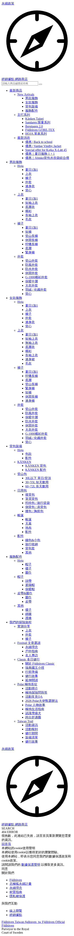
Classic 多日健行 (28, 659)
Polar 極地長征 (27, 684)
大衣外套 (31, 285)
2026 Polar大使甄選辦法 (41, 700)
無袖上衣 (31, 342)
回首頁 (6, 844)
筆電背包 (31, 498)
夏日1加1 (31, 169)
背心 (28, 190)
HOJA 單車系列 (36, 133)
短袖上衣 (31, 202)
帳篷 (20, 515)
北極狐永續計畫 (20, 883)
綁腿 (28, 614)
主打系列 (23, 114)
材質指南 (15, 892)
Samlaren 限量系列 (37, 122)
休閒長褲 (31, 240)
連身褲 (30, 400)
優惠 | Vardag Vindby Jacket (43, 146)
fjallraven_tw (33, 922)
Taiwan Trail (25, 721)
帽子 (28, 564)
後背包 (30, 494)
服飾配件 (31, 110)
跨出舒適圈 (33, 717)
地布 (28, 527)
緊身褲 (30, 252)
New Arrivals (25, 94)
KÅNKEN (24, 462)
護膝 (28, 618)
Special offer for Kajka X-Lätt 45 (46, 150)
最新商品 (15, 90)
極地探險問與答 (36, 692)
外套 (28, 182)
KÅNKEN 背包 (35, 465)
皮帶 (28, 601)
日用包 (22, 490)
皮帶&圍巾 (24, 593)
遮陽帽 (30, 585)
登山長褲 (31, 235)
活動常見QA (34, 696)
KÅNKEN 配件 (35, 469)
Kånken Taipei (34, 118)
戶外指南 (31, 651)
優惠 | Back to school (38, 142)
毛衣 (28, 219)
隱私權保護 (17, 896)
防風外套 (31, 264)
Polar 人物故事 (35, 705)
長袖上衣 (31, 215)
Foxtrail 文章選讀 (28, 643)
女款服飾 (31, 102)
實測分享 (23, 626)
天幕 (28, 523)
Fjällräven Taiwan (13, 922)
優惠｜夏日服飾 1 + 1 (40, 153)
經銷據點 (15, 915)
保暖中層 (31, 281)
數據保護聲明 (30, 864)
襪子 (28, 568)
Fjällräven (15, 880)
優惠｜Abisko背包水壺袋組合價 (47, 158)
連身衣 (30, 186)
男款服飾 (31, 98)
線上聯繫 (15, 910)
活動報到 (31, 729)
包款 (28, 453)
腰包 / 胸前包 (34, 511)
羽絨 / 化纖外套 (36, 289)
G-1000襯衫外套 (36, 277)
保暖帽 (30, 589)
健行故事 (31, 676)
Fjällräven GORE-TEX (40, 130)
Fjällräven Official (53, 922)
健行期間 (31, 733)
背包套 (30, 548)
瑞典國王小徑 (34, 667)
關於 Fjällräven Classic (39, 663)
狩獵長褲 (31, 244)
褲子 (28, 178)
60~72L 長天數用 (37, 486)
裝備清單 (31, 737)
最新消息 (23, 137)
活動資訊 (31, 725)
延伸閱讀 (31, 680)
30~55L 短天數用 (37, 482)
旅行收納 (31, 544)
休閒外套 (31, 273)
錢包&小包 (32, 540)
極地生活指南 (34, 709)
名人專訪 (31, 655)
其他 (28, 552)
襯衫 (28, 211)
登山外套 (31, 260)
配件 (28, 458)
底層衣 (30, 207)
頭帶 (28, 581)
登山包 (22, 474)
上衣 (28, 173)
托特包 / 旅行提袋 (37, 503)
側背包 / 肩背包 (36, 507)
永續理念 (31, 647)
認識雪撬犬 (33, 713)
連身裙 (30, 359)
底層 (28, 248)
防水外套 (31, 269)
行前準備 (31, 671)
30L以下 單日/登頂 (38, 478)
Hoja (20, 166)
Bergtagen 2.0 (34, 126)
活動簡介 (31, 688)
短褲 (28, 231)
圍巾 (28, 572)
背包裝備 (31, 106)
